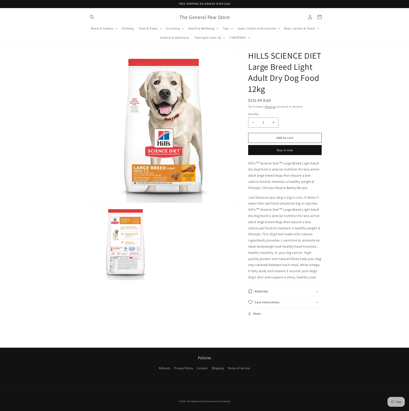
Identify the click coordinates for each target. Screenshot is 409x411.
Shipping (270, 106)
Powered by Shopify (220, 401)
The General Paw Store (198, 401)
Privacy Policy (183, 368)
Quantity (253, 114)
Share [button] (257, 313)
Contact (202, 368)
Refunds (164, 368)
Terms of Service (239, 368)
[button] (92, 17)
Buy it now (285, 150)
